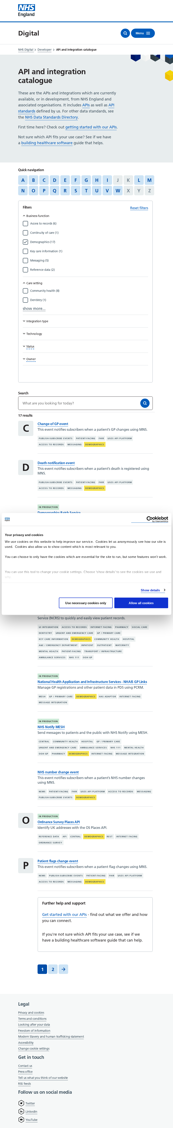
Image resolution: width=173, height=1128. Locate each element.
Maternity (122, 645)
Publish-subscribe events (56, 438)
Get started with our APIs (64, 914)
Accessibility (26, 1043)
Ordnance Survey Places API (59, 822)
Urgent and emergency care (74, 633)
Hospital (128, 639)
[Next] (63, 969)
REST (110, 836)
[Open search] (125, 33)
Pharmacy (121, 627)
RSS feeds (24, 1084)
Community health (106, 639)
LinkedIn (31, 1111)
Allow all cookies (141, 603)
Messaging (75, 444)
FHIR (101, 438)
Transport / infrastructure (103, 651)
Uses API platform (120, 438)
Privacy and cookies (31, 1012)
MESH (42, 696)
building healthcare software (47, 142)
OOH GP (87, 657)
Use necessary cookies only (85, 603)
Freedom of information (34, 1031)
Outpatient (104, 645)
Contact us (25, 1066)
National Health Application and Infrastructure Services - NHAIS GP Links (92, 682)
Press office (25, 1072)
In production (48, 507)
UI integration (48, 627)
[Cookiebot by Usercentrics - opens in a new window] (149, 519)
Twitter (30, 1103)
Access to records (51, 444)
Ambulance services (52, 657)
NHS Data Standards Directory (51, 117)
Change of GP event (53, 424)
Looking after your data (34, 1024)
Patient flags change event (58, 861)
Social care (139, 627)
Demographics (94, 444)
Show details (150, 590)
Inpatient (87, 645)
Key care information (53, 639)
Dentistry (45, 633)
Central (44, 741)
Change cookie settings (33, 1049)
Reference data (49, 836)
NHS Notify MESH (51, 727)
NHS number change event (58, 772)
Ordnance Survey (50, 842)
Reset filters (139, 208)
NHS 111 (74, 657)
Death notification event (56, 463)
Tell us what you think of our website (43, 1078)
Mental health (48, 651)
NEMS (42, 791)
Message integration (53, 702)
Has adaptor (107, 696)
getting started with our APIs (91, 127)
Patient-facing (85, 438)
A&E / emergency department (58, 645)
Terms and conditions (32, 1019)
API (65, 836)
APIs (86, 105)
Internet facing (101, 627)
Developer (44, 50)
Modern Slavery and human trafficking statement (51, 1037)
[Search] (145, 403)
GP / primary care (109, 633)
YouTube (32, 1120)
